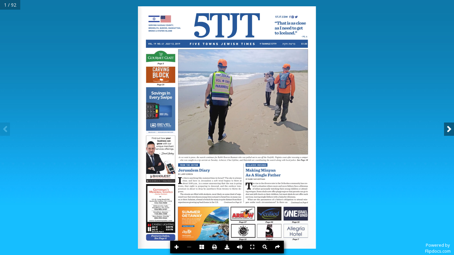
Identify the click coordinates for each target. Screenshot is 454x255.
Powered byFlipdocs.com (438, 248)
